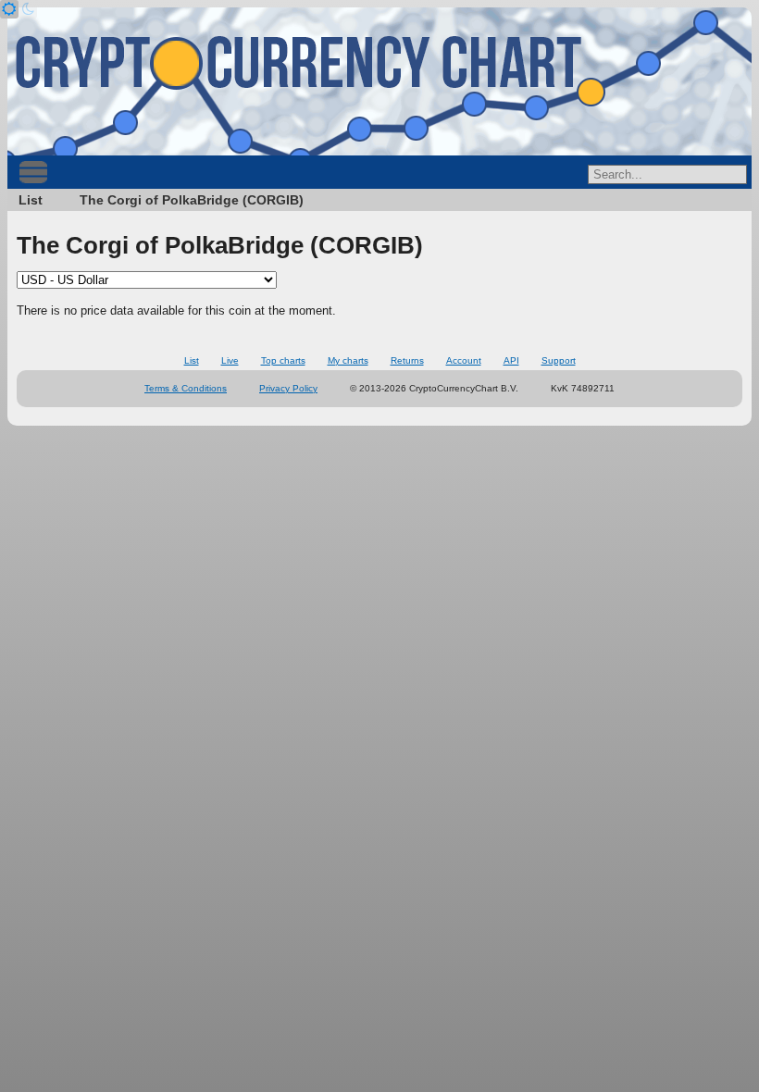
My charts (348, 360)
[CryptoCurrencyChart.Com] (379, 81)
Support (558, 360)
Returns (407, 360)
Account (463, 360)
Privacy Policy (288, 388)
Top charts (283, 360)
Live (230, 360)
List (31, 199)
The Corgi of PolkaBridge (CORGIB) (192, 199)
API (511, 360)
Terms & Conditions (185, 388)
